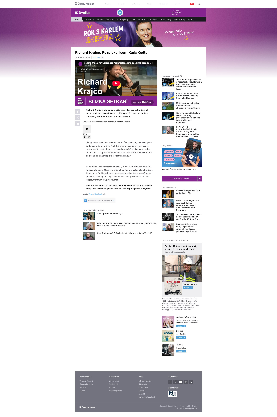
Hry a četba (153, 19)
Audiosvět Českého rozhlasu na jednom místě (179, 169)
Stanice (150, 4)
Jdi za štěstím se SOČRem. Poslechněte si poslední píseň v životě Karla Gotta (189, 216)
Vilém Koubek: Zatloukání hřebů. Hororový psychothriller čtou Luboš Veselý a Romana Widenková (188, 118)
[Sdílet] (89, 137)
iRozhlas (108, 4)
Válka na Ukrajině (86, 381)
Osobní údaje (172, 406)
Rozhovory (166, 19)
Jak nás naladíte (144, 381)
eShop (82, 391)
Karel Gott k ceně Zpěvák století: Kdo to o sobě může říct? (124, 233)
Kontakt (141, 394)
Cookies (163, 406)
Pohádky (167, 155)
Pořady (100, 19)
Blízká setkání (98, 57)
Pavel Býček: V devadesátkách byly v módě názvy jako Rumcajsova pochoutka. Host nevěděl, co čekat (187, 131)
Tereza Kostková (95, 194)
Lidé (133, 19)
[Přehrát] (87, 129)
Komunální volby (86, 384)
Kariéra (141, 391)
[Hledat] (199, 4)
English (194, 406)
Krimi (177, 152)
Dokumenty (179, 19)
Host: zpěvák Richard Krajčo (110, 213)
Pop (77, 19)
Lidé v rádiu (143, 387)
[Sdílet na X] (77, 117)
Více (191, 19)
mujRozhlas (136, 4)
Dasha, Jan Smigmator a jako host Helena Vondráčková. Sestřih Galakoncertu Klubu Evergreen (187, 205)
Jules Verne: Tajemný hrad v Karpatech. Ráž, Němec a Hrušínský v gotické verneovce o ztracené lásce (189, 84)
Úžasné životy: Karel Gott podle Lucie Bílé (188, 192)
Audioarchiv (176, 12)
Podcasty (113, 387)
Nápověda (142, 384)
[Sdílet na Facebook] (77, 111)
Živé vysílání (168, 159)
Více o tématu (169, 188)
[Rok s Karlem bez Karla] (138, 34)
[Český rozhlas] (84, 4)
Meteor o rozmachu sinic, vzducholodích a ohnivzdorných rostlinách (188, 105)
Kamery (175, 14)
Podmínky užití (185, 406)
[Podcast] (85, 137)
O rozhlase (164, 4)
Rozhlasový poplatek (146, 397)
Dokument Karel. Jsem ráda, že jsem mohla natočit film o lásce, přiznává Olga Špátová (187, 227)
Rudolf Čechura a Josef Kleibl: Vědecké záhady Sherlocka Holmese (187, 95)
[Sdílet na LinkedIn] (77, 123)
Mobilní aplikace (115, 391)
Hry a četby (168, 152)
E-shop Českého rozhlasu (175, 241)
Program (121, 4)
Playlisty (124, 19)
